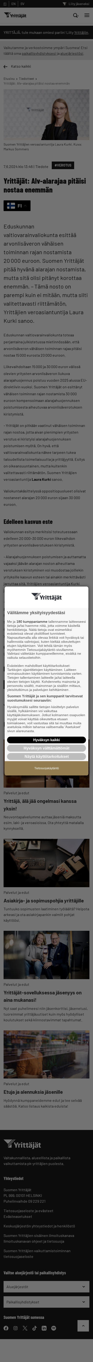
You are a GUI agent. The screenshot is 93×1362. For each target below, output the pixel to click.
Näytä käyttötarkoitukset (47, 756)
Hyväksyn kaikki (46, 740)
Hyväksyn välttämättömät (46, 748)
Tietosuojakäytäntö (46, 768)
